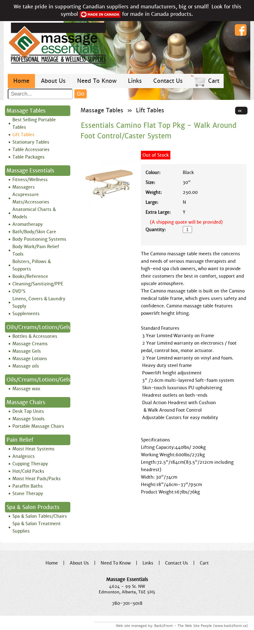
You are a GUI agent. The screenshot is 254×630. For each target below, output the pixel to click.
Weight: (154, 192)
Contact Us (168, 80)
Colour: (153, 172)
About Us (53, 80)
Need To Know (96, 80)
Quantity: (156, 229)
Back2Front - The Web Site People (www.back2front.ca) (201, 625)
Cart (213, 80)
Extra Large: (158, 212)
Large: (152, 202)
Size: (150, 182)
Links (135, 80)
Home (21, 80)
